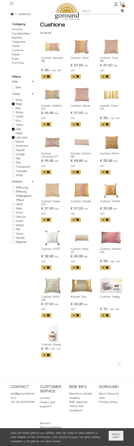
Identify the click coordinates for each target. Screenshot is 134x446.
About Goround (108, 393)
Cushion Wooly (51, 344)
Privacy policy (108, 401)
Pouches (17, 29)
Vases (16, 46)
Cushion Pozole (81, 201)
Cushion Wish (80, 57)
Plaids (16, 54)
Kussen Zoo (78, 296)
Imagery (74, 397)
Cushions (18, 50)
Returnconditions (51, 427)
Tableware (18, 41)
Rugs (15, 58)
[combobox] (100, 11)
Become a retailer (80, 393)
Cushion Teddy (110, 296)
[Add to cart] (46, 76)
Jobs (102, 397)
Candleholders (21, 33)
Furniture (18, 62)
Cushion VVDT (50, 248)
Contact (45, 398)
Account (45, 423)
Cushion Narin (109, 153)
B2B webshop (78, 401)
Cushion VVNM (110, 201)
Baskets (17, 37)
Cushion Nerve (80, 105)
